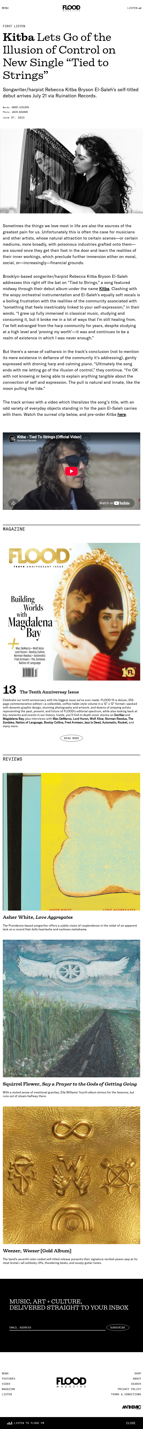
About (137, 1378)
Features (8, 1378)
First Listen (14, 26)
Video (6, 1384)
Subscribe (117, 1327)
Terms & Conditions (126, 1394)
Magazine (71, 529)
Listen (7, 1394)
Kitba (104, 288)
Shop (137, 1373)
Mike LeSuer (20, 107)
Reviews (71, 759)
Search (136, 1384)
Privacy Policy (129, 1389)
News (5, 1373)
